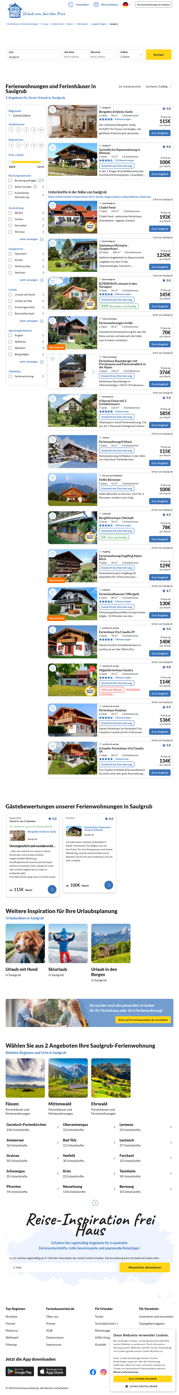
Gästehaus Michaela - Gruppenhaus (114, 247)
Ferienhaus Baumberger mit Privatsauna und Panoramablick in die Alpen (122, 364)
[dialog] (143, 1360)
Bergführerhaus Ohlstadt (116, 518)
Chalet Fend (107, 207)
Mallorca (12, 1330)
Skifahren (29, 341)
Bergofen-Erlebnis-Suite (116, 112)
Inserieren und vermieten (156, 1316)
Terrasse (29, 231)
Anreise (69, 52)
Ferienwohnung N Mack (115, 442)
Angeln (29, 335)
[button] (142, 1386)
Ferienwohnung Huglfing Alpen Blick (120, 557)
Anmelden (82, 4)
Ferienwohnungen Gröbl (116, 323)
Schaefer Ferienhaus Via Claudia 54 (121, 750)
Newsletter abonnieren (144, 1267)
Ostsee (10, 1323)
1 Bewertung (121, 411)
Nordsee (11, 1316)
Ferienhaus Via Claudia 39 (117, 632)
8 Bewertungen (123, 119)
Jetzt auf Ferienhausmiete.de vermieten (143, 1019)
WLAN (29, 212)
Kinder (29, 259)
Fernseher (29, 225)
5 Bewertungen (123, 601)
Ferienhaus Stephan (112, 710)
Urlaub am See (29, 300)
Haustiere (29, 253)
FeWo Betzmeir (110, 480)
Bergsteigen (29, 354)
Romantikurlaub (29, 313)
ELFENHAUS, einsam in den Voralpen (118, 285)
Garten (29, 219)
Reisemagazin (104, 1330)
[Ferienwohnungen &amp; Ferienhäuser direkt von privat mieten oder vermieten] (36, 14)
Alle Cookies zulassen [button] (143, 1378)
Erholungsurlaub (29, 307)
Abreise (95, 52)
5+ (41, 129)
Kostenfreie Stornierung (29, 195)
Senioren (29, 272)
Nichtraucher (29, 266)
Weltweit (12, 1337)
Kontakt (100, 1344)
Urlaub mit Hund (29, 294)
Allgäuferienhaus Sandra (116, 670)
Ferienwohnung (29, 376)
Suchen (158, 55)
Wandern (29, 347)
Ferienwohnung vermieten (153, 4)
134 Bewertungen (124, 160)
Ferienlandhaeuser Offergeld (119, 594)
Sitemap (11, 1344)
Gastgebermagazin (152, 1323)
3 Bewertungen (123, 525)
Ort (11, 52)
